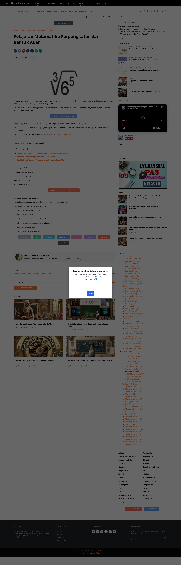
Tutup (91, 293)
